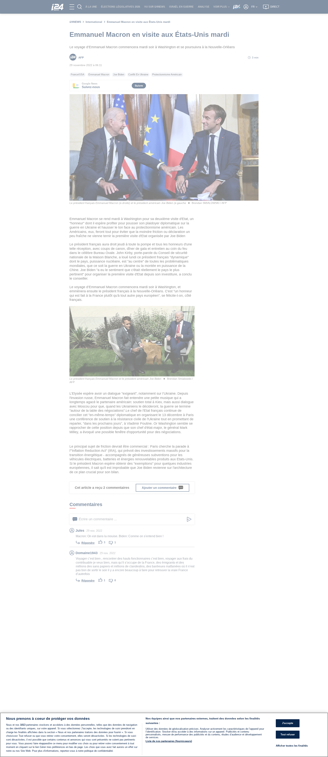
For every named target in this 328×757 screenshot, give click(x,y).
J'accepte (287, 723)
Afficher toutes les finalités (292, 745)
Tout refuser (288, 734)
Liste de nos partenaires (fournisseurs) (169, 741)
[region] (164, 735)
